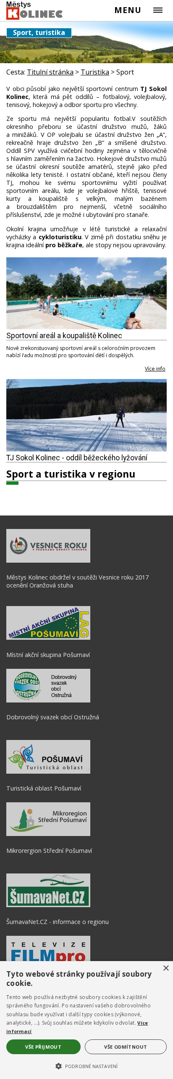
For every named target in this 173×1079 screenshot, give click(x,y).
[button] (86, 1065)
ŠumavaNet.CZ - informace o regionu (57, 922)
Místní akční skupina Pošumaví (48, 655)
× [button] (166, 968)
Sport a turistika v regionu (70, 474)
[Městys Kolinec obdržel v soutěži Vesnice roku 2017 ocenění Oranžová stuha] (48, 560)
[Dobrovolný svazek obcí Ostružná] (48, 700)
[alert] (86, 1020)
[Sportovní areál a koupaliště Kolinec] (86, 293)
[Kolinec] (35, 10)
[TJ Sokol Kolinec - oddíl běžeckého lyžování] (86, 415)
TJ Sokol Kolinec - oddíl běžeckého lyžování (76, 458)
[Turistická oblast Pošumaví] (48, 771)
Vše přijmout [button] (43, 1047)
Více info (155, 368)
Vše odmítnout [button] (125, 1047)
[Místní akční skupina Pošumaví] (48, 637)
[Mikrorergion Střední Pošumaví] (48, 834)
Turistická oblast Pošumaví (43, 788)
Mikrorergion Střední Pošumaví (49, 851)
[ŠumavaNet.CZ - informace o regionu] (48, 905)
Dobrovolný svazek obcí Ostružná (52, 717)
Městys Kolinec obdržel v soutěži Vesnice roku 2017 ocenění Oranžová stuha (77, 581)
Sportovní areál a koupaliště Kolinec (64, 335)
